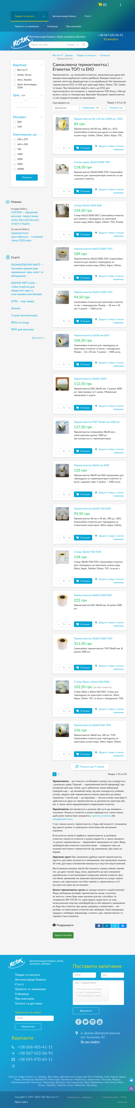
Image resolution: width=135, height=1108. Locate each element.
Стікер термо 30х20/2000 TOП (92, 162)
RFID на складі (20, 322)
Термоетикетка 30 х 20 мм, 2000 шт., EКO (98, 119)
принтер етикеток (101, 816)
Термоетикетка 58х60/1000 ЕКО (93, 595)
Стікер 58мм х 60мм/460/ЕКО (91, 682)
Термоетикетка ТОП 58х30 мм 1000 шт (97, 422)
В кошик (85, 148)
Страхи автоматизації (24, 315)
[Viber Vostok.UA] (131, 1089)
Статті (87, 16)
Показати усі (116, 108)
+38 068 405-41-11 (35, 1047)
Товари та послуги (24, 16)
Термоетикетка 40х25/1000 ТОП (93, 292)
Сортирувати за (61, 103)
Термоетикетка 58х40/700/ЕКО (92, 508)
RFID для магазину (22, 329)
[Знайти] (83, 44)
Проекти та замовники (27, 26)
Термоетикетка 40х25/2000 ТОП (93, 249)
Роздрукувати (65, 925)
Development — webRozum (80, 1097)
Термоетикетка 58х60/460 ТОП (92, 725)
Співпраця (52, 26)
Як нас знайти (90, 1041)
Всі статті (37, 338)
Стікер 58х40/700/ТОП (87, 552)
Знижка (15, 308)
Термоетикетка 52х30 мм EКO (91, 335)
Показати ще (91, 767)
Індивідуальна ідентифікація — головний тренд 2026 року (27, 237)
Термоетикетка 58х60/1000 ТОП (93, 638)
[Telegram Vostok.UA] (131, 1080)
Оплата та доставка (28, 1003)
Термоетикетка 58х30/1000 (90, 379)
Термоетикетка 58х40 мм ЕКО (91, 465)
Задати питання (63, 935)
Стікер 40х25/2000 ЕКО (88, 205)
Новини (16, 202)
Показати (27, 177)
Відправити (86, 1011)
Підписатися (28, 1027)
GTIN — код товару (22, 301)
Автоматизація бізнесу (64, 16)
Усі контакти (111, 39)
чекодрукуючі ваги (62, 819)
